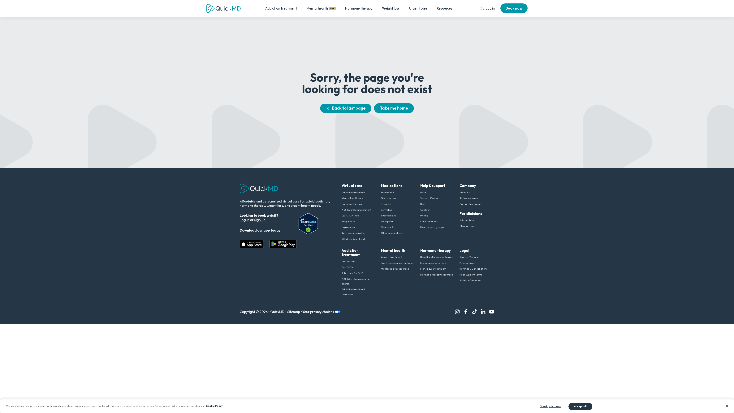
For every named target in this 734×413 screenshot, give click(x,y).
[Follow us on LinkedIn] (483, 311)
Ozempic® (387, 227)
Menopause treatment (433, 268)
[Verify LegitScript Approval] (308, 223)
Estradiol (386, 204)
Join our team (467, 220)
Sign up (259, 220)
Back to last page (349, 108)
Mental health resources (395, 268)
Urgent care (418, 8)
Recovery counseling (353, 233)
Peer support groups (432, 227)
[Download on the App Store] (252, 244)
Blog (422, 204)
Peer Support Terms (471, 274)
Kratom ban (348, 261)
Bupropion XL (388, 215)
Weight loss (391, 8)
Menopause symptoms (433, 262)
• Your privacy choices (317, 312)
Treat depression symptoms (397, 262)
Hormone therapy (358, 8)
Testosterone (388, 198)
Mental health (321, 8)
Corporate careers (470, 204)
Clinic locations (429, 221)
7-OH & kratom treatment (356, 209)
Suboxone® (387, 192)
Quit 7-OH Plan (350, 215)
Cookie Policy (214, 405)
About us (465, 192)
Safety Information (470, 280)
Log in (490, 8)
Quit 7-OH (347, 267)
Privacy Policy (468, 262)
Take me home (394, 108)
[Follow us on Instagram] (457, 311)
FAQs (423, 192)
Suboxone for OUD (352, 273)
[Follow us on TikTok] (474, 311)
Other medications (392, 233)
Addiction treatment (281, 8)
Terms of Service (469, 257)
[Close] (727, 406)
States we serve (469, 198)
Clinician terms (468, 226)
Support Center (429, 198)
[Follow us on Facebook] (465, 311)
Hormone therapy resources (436, 274)
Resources (444, 8)
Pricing (424, 215)
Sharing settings (550, 406)
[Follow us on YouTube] (491, 311)
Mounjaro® (387, 221)
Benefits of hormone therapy (437, 257)
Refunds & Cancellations (473, 268)
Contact (425, 209)
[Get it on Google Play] (283, 244)
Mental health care (352, 198)
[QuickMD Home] (223, 8)
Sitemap (292, 312)
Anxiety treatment (391, 257)
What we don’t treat (353, 238)
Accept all (580, 406)
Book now (514, 8)
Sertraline (386, 209)
